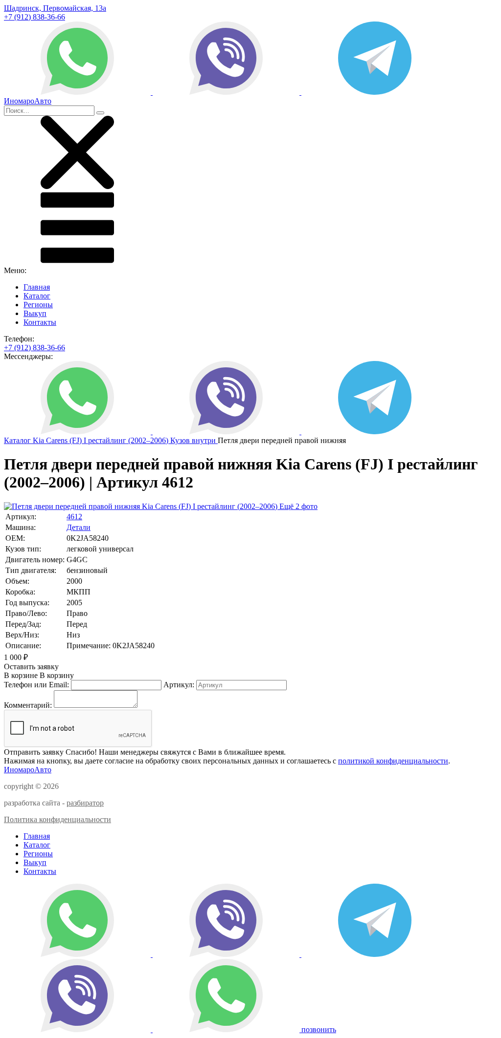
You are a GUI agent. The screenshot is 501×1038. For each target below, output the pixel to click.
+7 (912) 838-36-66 (34, 17)
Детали (79, 527)
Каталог (36, 296)
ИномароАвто (27, 769)
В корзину (39, 675)
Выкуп (34, 313)
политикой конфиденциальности (393, 761)
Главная (36, 287)
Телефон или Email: (36, 684)
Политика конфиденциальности (57, 819)
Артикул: (178, 684)
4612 (74, 516)
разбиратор (85, 803)
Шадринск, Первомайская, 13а (55, 8)
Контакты (39, 322)
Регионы (38, 304)
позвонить (318, 1029)
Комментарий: (28, 705)
